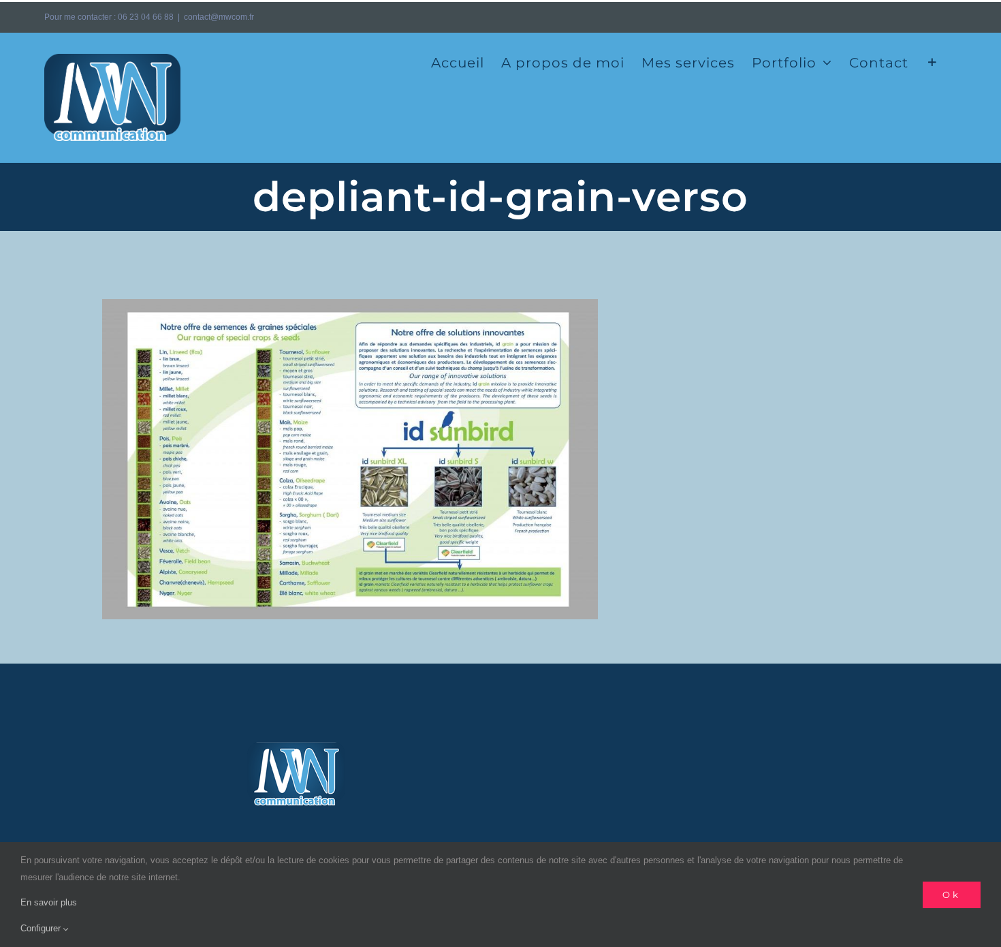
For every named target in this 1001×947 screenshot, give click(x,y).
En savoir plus (48, 902)
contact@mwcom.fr (219, 17)
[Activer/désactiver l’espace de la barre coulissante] (932, 61)
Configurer (41, 928)
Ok (951, 894)
